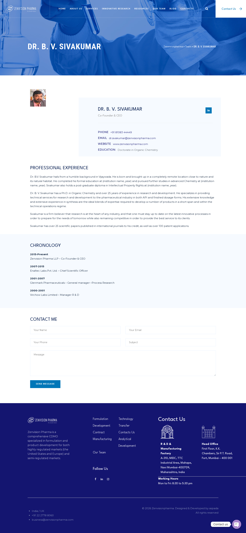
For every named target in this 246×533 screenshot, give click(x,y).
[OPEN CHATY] (236, 524)
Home (62, 9)
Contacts (187, 9)
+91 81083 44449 (121, 132)
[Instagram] (108, 479)
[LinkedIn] (209, 110)
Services (92, 9)
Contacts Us (126, 432)
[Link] (207, 9)
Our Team (159, 9)
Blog (173, 9)
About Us (76, 9)
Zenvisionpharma (163, 508)
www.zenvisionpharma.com (130, 144)
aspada (213, 508)
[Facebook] (95, 479)
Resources (141, 9)
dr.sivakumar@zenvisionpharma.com (132, 138)
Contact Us (229, 9)
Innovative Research (116, 9)
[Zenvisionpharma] (21, 9)
